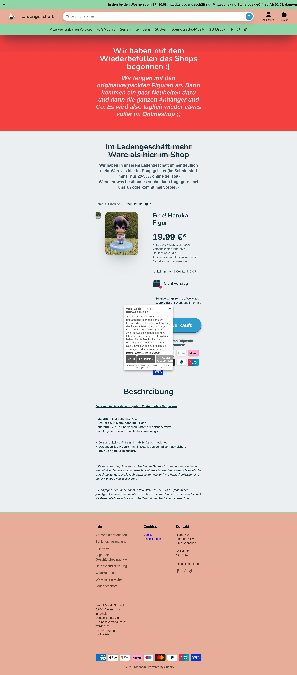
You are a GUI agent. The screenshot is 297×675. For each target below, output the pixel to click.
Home (99, 204)
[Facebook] (232, 29)
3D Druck (217, 29)
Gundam (142, 29)
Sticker (161, 29)
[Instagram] (239, 29)
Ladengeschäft (37, 16)
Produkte (114, 204)
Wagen (284, 16)
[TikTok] (245, 29)
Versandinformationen (111, 535)
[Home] (12, 16)
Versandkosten (162, 249)
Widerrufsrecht (106, 573)
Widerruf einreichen (109, 579)
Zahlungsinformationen (112, 541)
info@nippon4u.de (188, 563)
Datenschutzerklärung (111, 566)
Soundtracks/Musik (187, 29)
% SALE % (106, 29)
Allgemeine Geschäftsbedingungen (112, 557)
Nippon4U (140, 667)
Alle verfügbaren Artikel (71, 29)
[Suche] (249, 16)
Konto (269, 16)
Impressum (104, 548)
